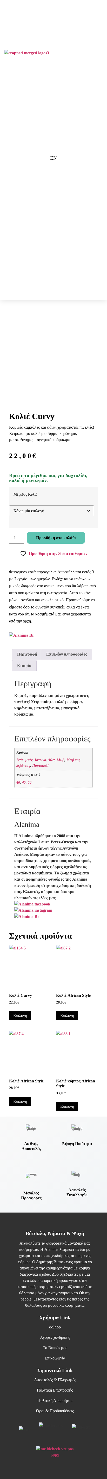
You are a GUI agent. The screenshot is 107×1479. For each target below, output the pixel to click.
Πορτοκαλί (40, 765)
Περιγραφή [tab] (27, 654)
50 (29, 782)
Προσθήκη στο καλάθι (56, 538)
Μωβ (60, 760)
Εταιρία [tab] (24, 665)
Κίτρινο (40, 760)
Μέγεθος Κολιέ (25, 494)
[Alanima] (26, 916)
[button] (93, 55)
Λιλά (51, 760)
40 (18, 782)
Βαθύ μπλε (24, 760)
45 (24, 782)
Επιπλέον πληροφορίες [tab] (66, 654)
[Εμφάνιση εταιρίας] (21, 635)
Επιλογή (20, 1015)
